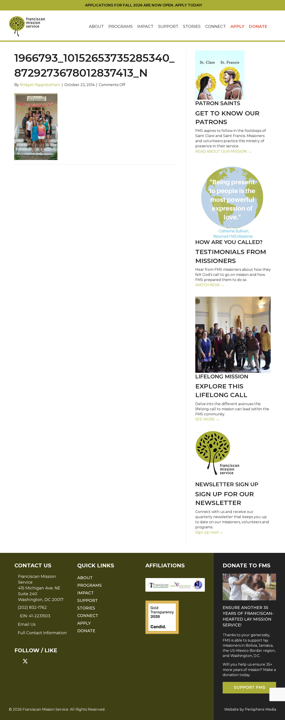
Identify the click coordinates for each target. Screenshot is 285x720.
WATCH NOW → (209, 285)
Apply (237, 26)
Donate (258, 26)
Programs (120, 26)
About (96, 26)
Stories (192, 26)
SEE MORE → (207, 419)
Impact (145, 26)
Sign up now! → (209, 532)
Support (168, 26)
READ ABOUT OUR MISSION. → (223, 151)
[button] (273, 27)
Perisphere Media (260, 709)
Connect (215, 26)
